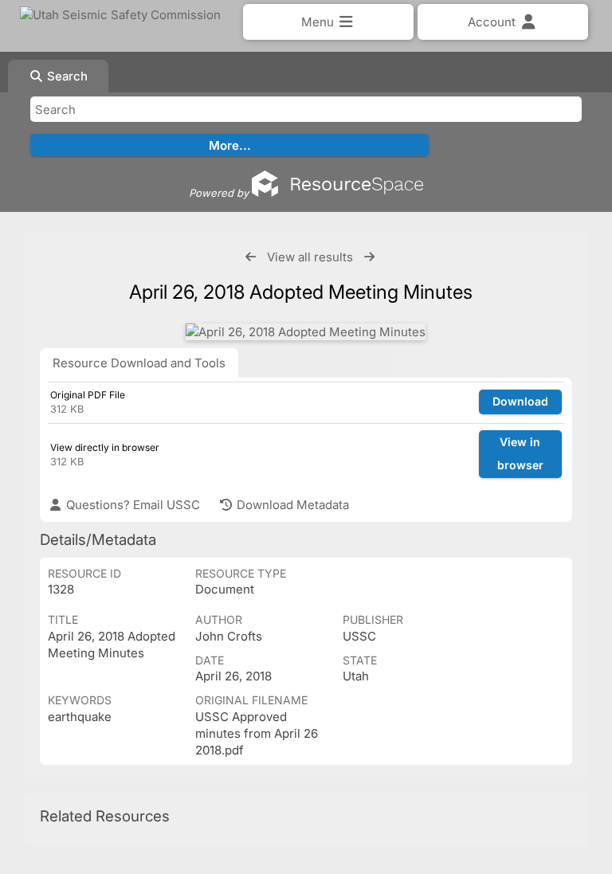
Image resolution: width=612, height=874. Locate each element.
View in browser (520, 453)
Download (520, 401)
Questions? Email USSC (131, 504)
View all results (310, 257)
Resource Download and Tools (139, 362)
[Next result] (369, 257)
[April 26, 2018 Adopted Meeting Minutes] (306, 331)
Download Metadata (291, 504)
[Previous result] (250, 257)
